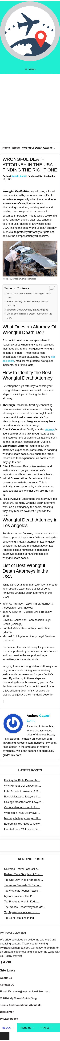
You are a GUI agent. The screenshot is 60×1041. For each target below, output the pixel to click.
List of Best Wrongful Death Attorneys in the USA (29, 315)
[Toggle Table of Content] (50, 288)
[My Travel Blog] (30, 33)
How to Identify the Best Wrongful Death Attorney (27, 303)
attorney (50, 429)
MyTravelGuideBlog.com (14, 947)
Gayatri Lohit (19, 176)
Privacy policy (9, 1018)
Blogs (16, 147)
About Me (35, 1005)
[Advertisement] (30, 109)
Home (6, 147)
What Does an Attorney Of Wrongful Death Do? (29, 295)
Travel (45, 1027)
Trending (25, 1027)
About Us (6, 977)
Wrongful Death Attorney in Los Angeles (27, 309)
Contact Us (7, 984)
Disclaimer (7, 1011)
